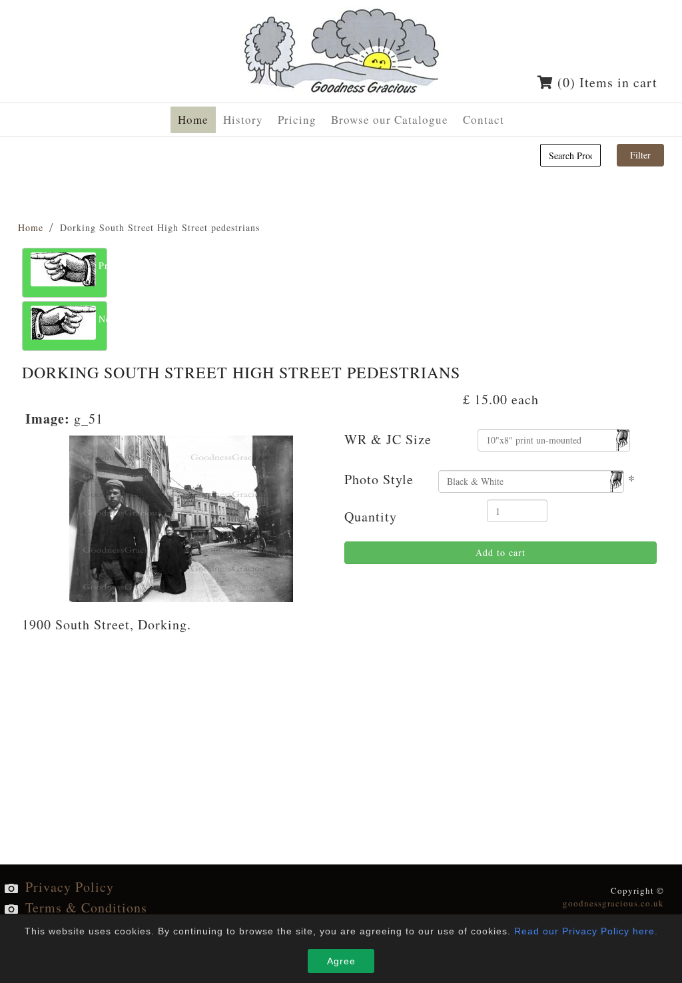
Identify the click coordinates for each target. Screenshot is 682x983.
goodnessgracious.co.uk (613, 903)
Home (30, 227)
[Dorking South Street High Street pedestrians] (181, 516)
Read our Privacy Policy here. (586, 931)
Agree (341, 961)
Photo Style (379, 479)
